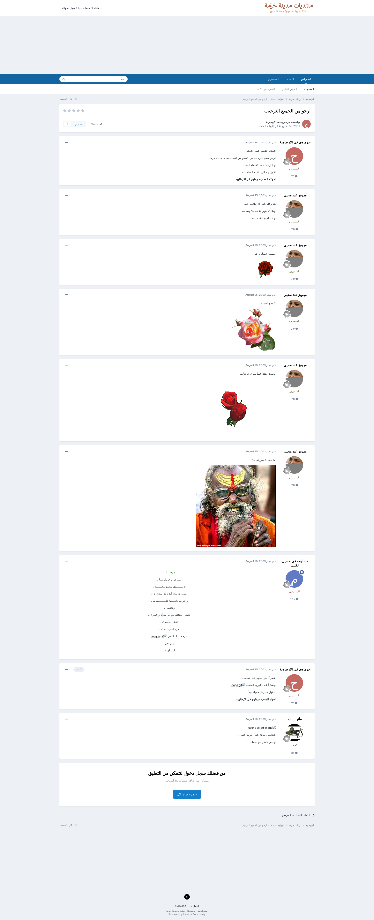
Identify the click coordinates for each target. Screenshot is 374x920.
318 (293, 229)
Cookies (180, 906)
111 (293, 176)
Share (95, 124)
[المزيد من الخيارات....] (66, 142)
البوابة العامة (266, 126)
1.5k (293, 599)
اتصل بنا (194, 906)
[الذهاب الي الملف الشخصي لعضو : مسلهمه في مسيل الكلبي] (294, 579)
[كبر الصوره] (159, 636)
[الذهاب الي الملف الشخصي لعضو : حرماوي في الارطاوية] (306, 124)
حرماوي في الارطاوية (278, 121)
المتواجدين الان (266, 89)
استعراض (306, 79)
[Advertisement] (187, 45)
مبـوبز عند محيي (295, 195)
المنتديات (309, 89)
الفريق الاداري (289, 89)
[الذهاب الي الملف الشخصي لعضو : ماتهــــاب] (294, 732)
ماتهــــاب (295, 719)
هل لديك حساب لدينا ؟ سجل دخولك (80, 8)
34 (293, 752)
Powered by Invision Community (187, 914)
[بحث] (63, 79)
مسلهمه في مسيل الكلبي (295, 563)
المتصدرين (273, 79)
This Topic (79, 79)
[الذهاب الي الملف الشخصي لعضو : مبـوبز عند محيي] (294, 209)
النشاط (290, 79)
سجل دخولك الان (187, 794)
